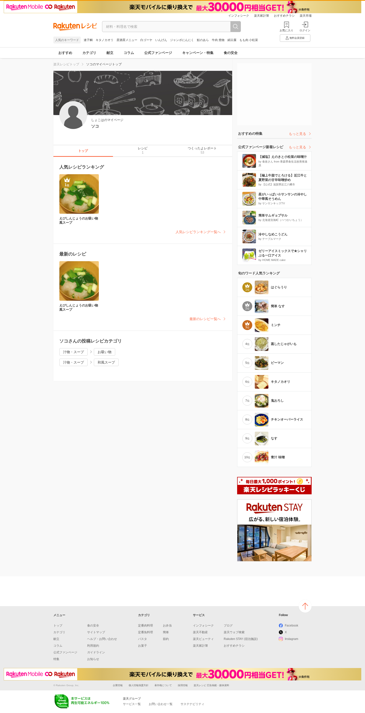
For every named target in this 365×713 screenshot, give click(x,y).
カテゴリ (89, 53)
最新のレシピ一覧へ (205, 319)
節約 (166, 639)
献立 (110, 53)
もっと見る (297, 133)
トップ (57, 625)
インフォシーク (238, 15)
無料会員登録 (297, 38)
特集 (56, 659)
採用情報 (183, 685)
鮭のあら (203, 40)
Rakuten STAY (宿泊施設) (241, 639)
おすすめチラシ (284, 15)
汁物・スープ (73, 352)
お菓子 (142, 645)
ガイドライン (96, 652)
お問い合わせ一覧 (161, 704)
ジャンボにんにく (182, 40)
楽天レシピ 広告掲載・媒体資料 (211, 685)
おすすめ (65, 53)
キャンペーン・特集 (198, 53)
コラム (129, 53)
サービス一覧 (132, 704)
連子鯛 (88, 40)
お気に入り (286, 30)
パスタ (142, 639)
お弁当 (167, 625)
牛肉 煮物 (218, 40)
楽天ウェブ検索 (234, 632)
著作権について (163, 685)
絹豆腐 (231, 40)
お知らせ (93, 659)
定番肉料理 (145, 625)
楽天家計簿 (261, 15)
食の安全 (231, 53)
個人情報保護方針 (138, 685)
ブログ (228, 625)
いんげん (161, 40)
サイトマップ (96, 632)
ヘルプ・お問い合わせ (102, 639)
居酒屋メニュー (126, 40)
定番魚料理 (145, 632)
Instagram (291, 639)
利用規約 (93, 645)
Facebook (291, 625)
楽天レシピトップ (66, 64)
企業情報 (118, 685)
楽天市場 (306, 15)
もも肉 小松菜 (248, 40)
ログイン (304, 30)
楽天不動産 (200, 632)
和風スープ (106, 362)
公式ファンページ (158, 53)
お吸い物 (104, 352)
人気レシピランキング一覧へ (198, 232)
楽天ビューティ (203, 639)
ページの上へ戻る (305, 606)
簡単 (166, 632)
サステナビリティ (192, 704)
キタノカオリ (104, 40)
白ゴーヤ (146, 40)
